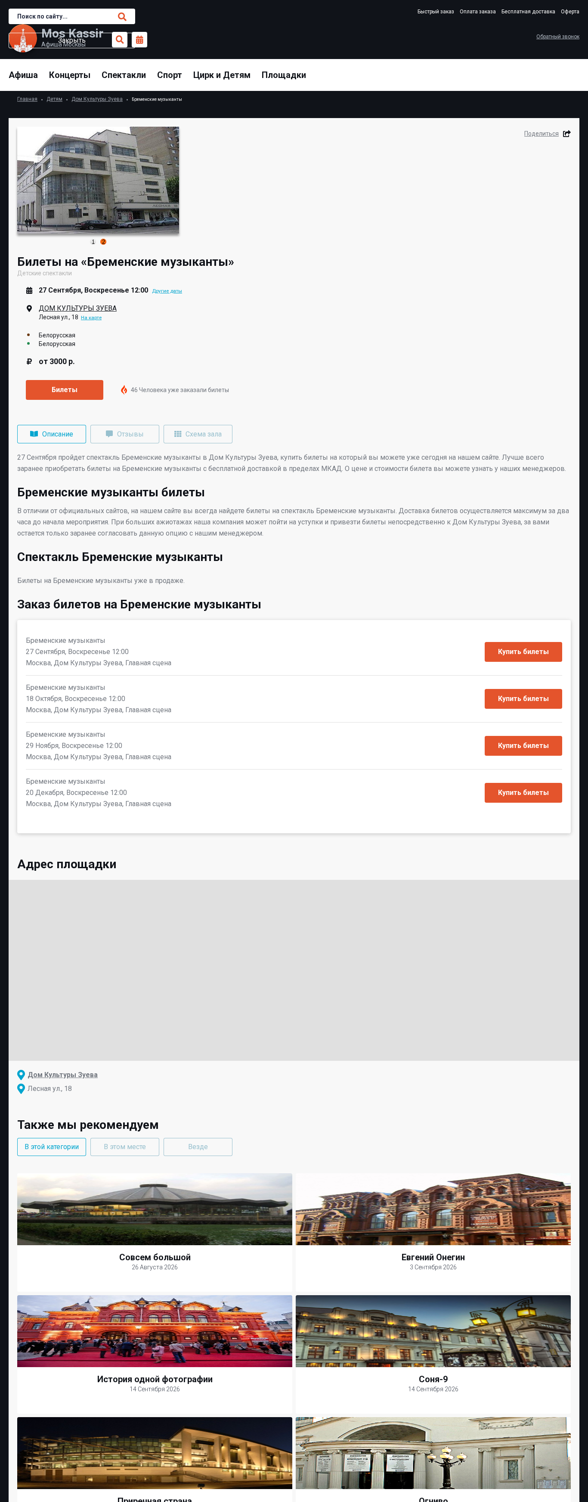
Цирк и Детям (222, 75)
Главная (27, 99)
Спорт (169, 75)
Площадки (284, 75)
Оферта (570, 12)
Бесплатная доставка (528, 12)
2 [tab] (103, 242)
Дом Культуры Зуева (97, 99)
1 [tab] (93, 242)
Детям (54, 99)
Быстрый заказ (436, 12)
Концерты (69, 75)
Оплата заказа (478, 12)
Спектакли (124, 75)
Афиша (23, 75)
